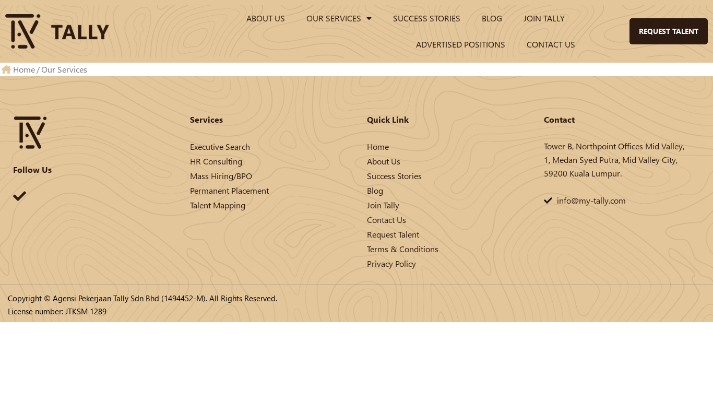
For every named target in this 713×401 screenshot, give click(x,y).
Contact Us (551, 44)
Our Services (333, 18)
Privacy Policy (391, 263)
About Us (265, 18)
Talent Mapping (217, 204)
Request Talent (393, 234)
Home (378, 146)
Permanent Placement (229, 190)
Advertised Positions (460, 44)
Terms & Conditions (402, 248)
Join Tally (544, 18)
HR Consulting (216, 161)
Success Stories (426, 18)
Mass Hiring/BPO (221, 175)
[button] (610, 31)
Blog (492, 18)
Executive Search (220, 146)
